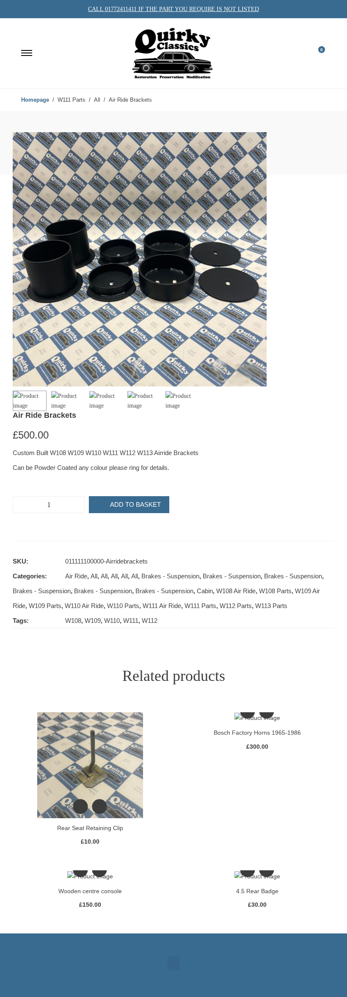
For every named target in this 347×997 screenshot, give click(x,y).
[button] (173, 963)
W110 (112, 620)
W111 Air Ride (162, 605)
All (94, 576)
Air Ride (76, 576)
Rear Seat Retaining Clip (90, 828)
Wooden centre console (90, 891)
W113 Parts (271, 605)
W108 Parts (275, 590)
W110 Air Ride (84, 605)
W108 (73, 620)
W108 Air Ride (236, 590)
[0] (316, 53)
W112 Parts (236, 605)
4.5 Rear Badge (257, 891)
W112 (149, 620)
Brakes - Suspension (170, 576)
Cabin (205, 590)
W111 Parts (200, 605)
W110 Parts (123, 605)
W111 (130, 620)
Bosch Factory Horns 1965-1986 (257, 732)
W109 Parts (45, 605)
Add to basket (135, 504)
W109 (93, 620)
